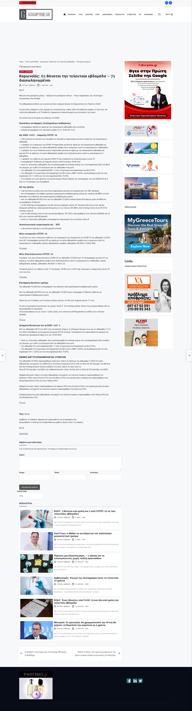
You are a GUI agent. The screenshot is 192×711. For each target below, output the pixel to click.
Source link (23, 433)
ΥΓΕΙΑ (80, 14)
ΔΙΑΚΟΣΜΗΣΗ (107, 14)
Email (57, 473)
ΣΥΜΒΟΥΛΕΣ (131, 14)
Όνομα (22, 473)
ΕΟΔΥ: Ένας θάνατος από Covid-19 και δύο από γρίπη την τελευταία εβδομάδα (86, 601)
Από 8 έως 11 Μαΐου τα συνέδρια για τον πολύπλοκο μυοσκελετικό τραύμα (83, 534)
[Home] (65, 14)
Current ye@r (22, 491)
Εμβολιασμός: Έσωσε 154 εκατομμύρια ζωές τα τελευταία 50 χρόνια (86, 579)
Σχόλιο (22, 455)
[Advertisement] (96, 38)
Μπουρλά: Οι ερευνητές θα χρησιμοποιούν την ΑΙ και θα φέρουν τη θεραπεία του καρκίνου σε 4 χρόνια (85, 623)
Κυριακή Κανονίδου (29, 85)
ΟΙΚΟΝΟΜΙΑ (148, 14)
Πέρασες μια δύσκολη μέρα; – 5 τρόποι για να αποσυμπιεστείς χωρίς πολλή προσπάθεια (79, 557)
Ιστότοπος (94, 473)
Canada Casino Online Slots (135, 266)
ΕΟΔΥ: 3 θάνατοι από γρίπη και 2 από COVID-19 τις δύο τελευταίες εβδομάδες (84, 512)
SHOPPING (72, 14)
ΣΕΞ (140, 14)
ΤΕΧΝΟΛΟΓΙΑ (119, 14)
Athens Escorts (130, 207)
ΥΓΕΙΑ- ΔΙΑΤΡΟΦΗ (26, 71)
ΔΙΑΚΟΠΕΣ (89, 14)
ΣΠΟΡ (97, 14)
